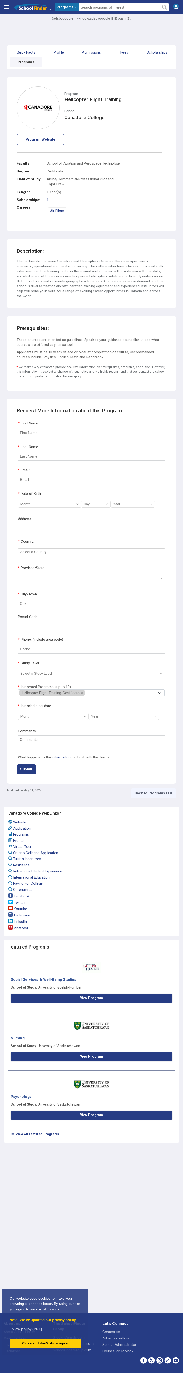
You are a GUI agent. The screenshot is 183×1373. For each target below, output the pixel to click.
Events (18, 840)
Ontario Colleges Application (35, 853)
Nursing (18, 1038)
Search (164, 7)
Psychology (21, 1096)
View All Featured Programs (35, 1134)
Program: (71, 94)
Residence (21, 865)
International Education (31, 877)
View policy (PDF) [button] (27, 1329)
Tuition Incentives (27, 859)
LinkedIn (20, 922)
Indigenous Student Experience (37, 871)
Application (22, 828)
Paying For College (28, 883)
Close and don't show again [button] (45, 1343)
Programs (21, 834)
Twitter (19, 903)
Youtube (20, 909)
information (61, 757)
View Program (91, 998)
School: (70, 111)
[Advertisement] (91, 34)
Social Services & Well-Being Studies (43, 979)
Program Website (41, 139)
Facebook (22, 896)
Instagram (22, 915)
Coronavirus (22, 889)
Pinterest (21, 928)
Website (19, 822)
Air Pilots (57, 211)
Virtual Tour (22, 847)
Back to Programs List (153, 793)
